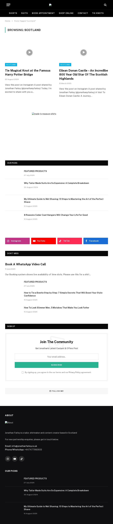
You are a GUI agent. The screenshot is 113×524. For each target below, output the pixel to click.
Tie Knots (98, 13)
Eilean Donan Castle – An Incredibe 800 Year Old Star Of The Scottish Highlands (83, 74)
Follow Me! (58, 391)
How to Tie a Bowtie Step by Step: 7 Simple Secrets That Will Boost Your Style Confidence (63, 294)
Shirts (13, 13)
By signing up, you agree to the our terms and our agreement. (57, 372)
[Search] (105, 4)
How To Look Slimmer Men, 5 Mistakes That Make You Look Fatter (56, 307)
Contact (83, 13)
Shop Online (66, 13)
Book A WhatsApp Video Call (25, 264)
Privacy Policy (75, 372)
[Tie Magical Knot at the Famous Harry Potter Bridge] (29, 52)
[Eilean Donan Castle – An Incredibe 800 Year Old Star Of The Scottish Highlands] (83, 52)
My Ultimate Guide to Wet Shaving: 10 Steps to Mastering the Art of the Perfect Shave (63, 200)
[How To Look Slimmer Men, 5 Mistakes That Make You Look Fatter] (13, 311)
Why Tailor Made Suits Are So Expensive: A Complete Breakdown (56, 183)
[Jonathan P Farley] (56, 5)
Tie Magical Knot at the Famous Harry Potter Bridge (27, 72)
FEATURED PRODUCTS (35, 171)
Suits (24, 13)
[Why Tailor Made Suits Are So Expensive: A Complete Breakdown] (13, 187)
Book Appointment (43, 13)
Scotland (11, 65)
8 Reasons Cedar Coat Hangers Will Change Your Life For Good (56, 215)
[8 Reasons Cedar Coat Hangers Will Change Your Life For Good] (13, 218)
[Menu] (8, 4)
